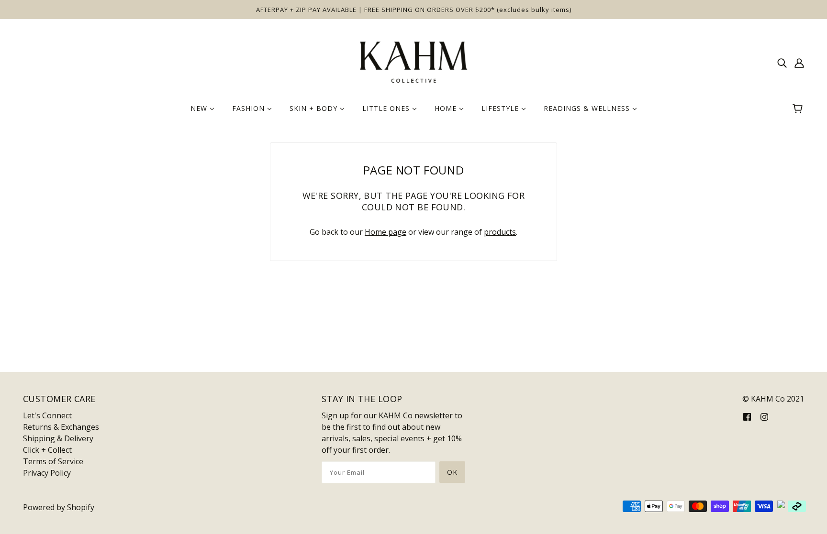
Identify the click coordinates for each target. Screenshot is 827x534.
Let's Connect (47, 415)
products (500, 232)
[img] (782, 62)
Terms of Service (53, 461)
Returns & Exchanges (61, 427)
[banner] (413, 61)
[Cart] (799, 108)
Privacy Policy (47, 473)
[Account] (799, 62)
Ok (452, 472)
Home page (385, 232)
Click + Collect (47, 450)
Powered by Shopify (58, 507)
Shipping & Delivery (58, 438)
